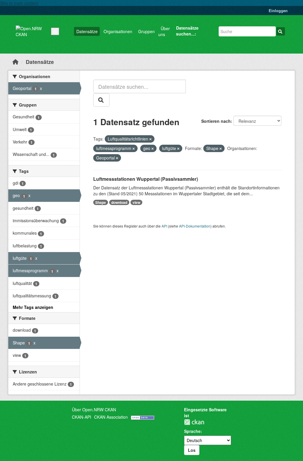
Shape (100, 202)
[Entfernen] (150, 139)
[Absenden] (280, 31)
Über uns (164, 31)
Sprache (192, 431)
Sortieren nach (216, 121)
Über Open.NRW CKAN (94, 409)
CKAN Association (111, 417)
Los (192, 450)
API (164, 225)
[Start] (15, 61)
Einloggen (278, 10)
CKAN (194, 422)
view (136, 202)
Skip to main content (19, 3)
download (119, 202)
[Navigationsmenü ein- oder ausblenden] (55, 31)
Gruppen (146, 31)
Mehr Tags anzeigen (33, 307)
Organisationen (118, 31)
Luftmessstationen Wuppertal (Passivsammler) (145, 178)
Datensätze (87, 31)
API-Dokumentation (194, 225)
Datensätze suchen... (187, 31)
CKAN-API (81, 417)
